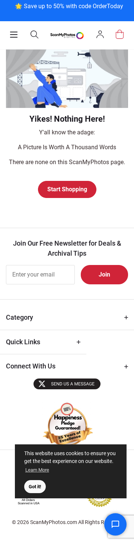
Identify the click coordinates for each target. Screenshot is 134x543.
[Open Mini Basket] (119, 34)
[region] (69, 10)
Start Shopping (67, 189)
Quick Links (23, 342)
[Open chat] (115, 524)
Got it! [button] (35, 486)
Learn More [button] (37, 470)
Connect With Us (30, 366)
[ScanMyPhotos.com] (67, 35)
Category (19, 317)
